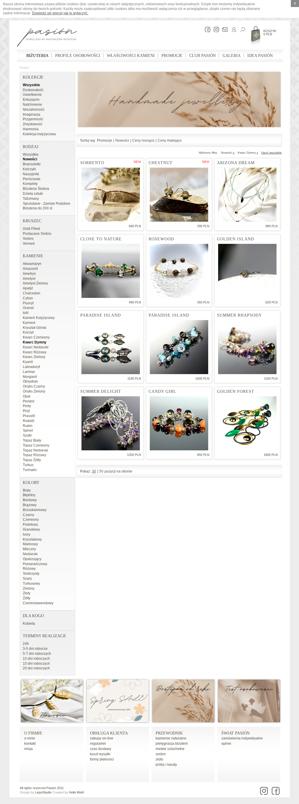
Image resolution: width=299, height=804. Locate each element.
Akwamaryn (32, 264)
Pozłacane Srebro (37, 234)
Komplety (30, 184)
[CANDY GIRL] (179, 423)
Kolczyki (29, 169)
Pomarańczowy (35, 564)
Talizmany (31, 199)
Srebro (28, 239)
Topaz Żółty (32, 460)
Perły (27, 406)
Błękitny (29, 495)
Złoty (26, 593)
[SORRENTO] (110, 195)
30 (94, 471)
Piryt (26, 411)
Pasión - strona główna (47, 38)
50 (101, 471)
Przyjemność (33, 119)
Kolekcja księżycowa (39, 134)
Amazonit (30, 269)
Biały (27, 490)
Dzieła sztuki (33, 194)
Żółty (26, 598)
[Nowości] (52, 721)
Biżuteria (37, 55)
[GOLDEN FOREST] (247, 423)
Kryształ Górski (34, 328)
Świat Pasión (235, 733)
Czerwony (31, 520)
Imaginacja (31, 114)
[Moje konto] (232, 29)
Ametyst (29, 279)
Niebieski (30, 554)
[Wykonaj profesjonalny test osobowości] (249, 721)
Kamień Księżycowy (39, 318)
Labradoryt (31, 367)
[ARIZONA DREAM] (247, 195)
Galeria (231, 55)
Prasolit (29, 416)
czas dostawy (100, 749)
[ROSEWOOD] (179, 271)
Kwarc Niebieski (35, 347)
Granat (28, 308)
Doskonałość (33, 90)
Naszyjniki (31, 174)
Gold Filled (31, 229)
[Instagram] (215, 29)
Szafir (27, 435)
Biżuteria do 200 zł (37, 208)
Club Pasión (202, 55)
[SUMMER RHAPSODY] (247, 347)
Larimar (29, 372)
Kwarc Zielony (34, 357)
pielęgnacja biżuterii (172, 744)
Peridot (28, 401)
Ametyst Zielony (35, 283)
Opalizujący (32, 559)
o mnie (29, 738)
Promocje (171, 55)
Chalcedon (31, 293)
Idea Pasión (260, 55)
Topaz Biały (32, 440)
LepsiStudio (43, 792)
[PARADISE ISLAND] (110, 347)
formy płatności (102, 759)
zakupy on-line (101, 738)
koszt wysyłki (100, 754)
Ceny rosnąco (143, 140)
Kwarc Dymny (34, 342)
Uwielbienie (32, 95)
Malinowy (30, 544)
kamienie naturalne (171, 738)
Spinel (28, 430)
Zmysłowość (32, 124)
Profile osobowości (77, 55)
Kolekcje (33, 77)
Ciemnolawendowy (38, 603)
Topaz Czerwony (36, 445)
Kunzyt (28, 332)
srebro (161, 754)
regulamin (98, 744)
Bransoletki (32, 164)
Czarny (28, 515)
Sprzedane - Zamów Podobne (46, 204)
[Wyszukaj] (241, 29)
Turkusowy (31, 583)
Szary (27, 578)
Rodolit (28, 421)
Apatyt (28, 288)
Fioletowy (30, 524)
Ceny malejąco (170, 140)
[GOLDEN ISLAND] (247, 271)
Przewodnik (169, 733)
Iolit (25, 313)
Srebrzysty (31, 574)
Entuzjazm (31, 100)
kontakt (30, 744)
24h (26, 644)
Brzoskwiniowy (34, 510)
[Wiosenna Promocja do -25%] (118, 721)
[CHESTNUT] (179, 195)
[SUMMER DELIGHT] (110, 423)
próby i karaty (166, 765)
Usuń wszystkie (271, 152)
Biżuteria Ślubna (36, 189)
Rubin (27, 426)
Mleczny (29, 549)
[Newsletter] (223, 29)
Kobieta (29, 623)
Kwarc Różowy (34, 352)
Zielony (28, 588)
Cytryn (28, 298)
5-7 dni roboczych (37, 654)
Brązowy (29, 505)
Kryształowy (32, 539)
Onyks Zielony (34, 391)
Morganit (30, 377)
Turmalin (30, 470)
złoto (159, 759)
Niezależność (33, 109)
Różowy (29, 569)
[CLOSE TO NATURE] (110, 271)
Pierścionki (31, 179)
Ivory (26, 534)
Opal (26, 396)
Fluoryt (28, 303)
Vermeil (29, 244)
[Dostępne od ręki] (183, 721)
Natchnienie (32, 105)
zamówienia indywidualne (242, 738)
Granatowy (31, 529)
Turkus (28, 465)
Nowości (30, 159)
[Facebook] (206, 29)
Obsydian (30, 381)
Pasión (24, 67)
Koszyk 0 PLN (269, 32)
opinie (226, 744)
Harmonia (31, 129)
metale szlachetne (170, 749)
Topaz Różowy (34, 455)
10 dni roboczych (36, 659)
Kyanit (28, 362)
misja (28, 749)
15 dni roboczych (36, 663)
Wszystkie (31, 85)
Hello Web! (76, 792)
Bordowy (30, 500)
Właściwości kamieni (131, 55)
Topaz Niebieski (35, 450)
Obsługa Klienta (109, 733)
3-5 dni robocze (35, 649)
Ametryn (29, 274)
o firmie (33, 733)
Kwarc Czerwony (36, 337)
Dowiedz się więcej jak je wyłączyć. (60, 13)
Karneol (29, 323)
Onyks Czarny (34, 386)
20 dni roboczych (36, 668)
